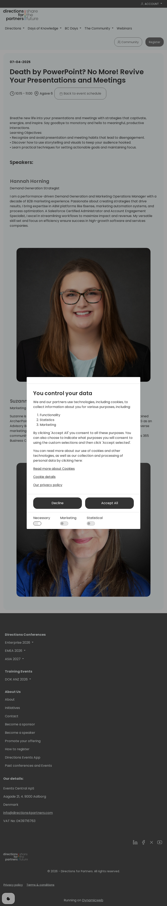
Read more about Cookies (54, 468)
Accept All (109, 503)
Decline (58, 503)
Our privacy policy (47, 485)
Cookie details (44, 476)
